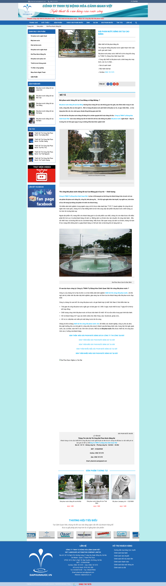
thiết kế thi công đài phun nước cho (86, 324)
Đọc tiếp (70, 506)
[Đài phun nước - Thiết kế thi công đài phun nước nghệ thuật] (83, 10)
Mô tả (63, 95)
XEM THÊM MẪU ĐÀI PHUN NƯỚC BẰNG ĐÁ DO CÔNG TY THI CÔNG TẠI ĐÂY (96, 335)
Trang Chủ (33, 22)
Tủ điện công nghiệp (37, 68)
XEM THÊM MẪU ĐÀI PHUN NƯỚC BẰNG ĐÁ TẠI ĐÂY (97, 340)
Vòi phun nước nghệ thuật (39, 36)
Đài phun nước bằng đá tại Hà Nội (70, 501)
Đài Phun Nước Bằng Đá (53, 26)
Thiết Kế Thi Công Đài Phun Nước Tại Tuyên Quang (44, 159)
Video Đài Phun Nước (75, 22)
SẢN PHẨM (34, 77)
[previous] (58, 493)
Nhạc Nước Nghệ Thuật (38, 72)
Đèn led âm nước (36, 45)
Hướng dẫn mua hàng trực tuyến (125, 550)
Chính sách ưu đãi (120, 567)
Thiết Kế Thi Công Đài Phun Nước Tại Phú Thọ (44, 146)
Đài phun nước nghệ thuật (39, 49)
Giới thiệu (45, 22)
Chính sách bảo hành (121, 553)
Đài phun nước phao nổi (38, 58)
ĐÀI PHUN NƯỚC (107, 22)
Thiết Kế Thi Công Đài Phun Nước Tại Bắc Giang (44, 140)
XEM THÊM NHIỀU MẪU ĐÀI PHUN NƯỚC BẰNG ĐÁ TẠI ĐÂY (96, 349)
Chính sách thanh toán (121, 562)
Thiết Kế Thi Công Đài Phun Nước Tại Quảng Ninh (44, 134)
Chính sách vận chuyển (121, 556)
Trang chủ (30, 26)
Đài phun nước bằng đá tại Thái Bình (97, 502)
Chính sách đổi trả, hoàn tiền (123, 559)
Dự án (95, 22)
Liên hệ (129, 22)
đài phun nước (116, 118)
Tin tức (120, 22)
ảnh (88, 22)
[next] (135, 493)
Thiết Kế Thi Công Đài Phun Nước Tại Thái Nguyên (44, 153)
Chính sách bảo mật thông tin (124, 565)
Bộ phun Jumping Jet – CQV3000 (123, 501)
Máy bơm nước (35, 40)
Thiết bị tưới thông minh (38, 63)
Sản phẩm (58, 22)
